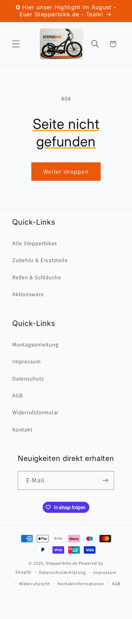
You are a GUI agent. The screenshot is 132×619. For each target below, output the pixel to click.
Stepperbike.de (62, 563)
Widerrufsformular (35, 412)
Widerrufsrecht (34, 583)
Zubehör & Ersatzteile (40, 260)
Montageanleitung (35, 344)
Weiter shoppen (66, 172)
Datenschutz (28, 378)
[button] (16, 44)
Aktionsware (28, 294)
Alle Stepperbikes (34, 243)
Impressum (26, 361)
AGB (17, 395)
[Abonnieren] (105, 480)
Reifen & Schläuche (36, 277)
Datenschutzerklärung (62, 572)
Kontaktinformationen (81, 583)
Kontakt (22, 429)
